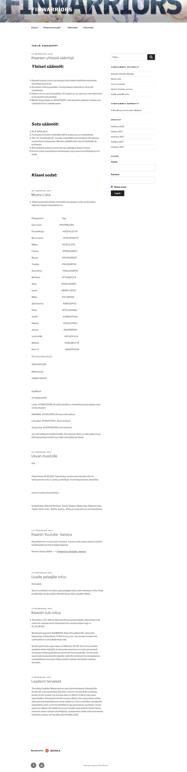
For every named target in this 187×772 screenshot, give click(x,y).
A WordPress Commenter (122, 110)
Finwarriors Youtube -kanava (71, 551)
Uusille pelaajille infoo (48, 577)
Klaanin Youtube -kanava (51, 534)
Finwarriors (52, 10)
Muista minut (120, 187)
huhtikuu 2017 (117, 142)
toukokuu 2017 (117, 136)
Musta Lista (41, 195)
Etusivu (34, 27)
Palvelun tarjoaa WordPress (96, 765)
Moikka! (137, 110)
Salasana (115, 174)
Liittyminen (88, 27)
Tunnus (114, 162)
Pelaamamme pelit (52, 27)
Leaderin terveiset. (46, 681)
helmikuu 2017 (117, 147)
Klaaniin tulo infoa (46, 613)
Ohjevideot (73, 27)
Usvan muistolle (44, 456)
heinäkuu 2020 (117, 126)
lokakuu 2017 (117, 131)
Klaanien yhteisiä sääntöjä (52, 58)
